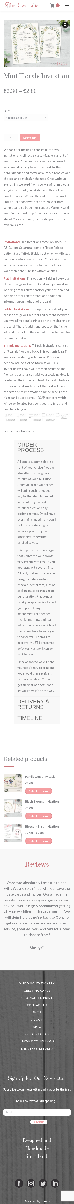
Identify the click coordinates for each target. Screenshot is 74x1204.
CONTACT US (37, 1005)
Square (45, 1201)
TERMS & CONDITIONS (37, 1041)
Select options (38, 791)
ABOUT (37, 1019)
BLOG (37, 1026)
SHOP (37, 1012)
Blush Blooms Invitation (42, 801)
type (7, 110)
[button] (65, 25)
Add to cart (29, 137)
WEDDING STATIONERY (36, 983)
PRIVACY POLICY (37, 1034)
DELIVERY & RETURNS (37, 1048)
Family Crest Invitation (41, 776)
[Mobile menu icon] (66, 5)
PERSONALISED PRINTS (37, 997)
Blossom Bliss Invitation (42, 826)
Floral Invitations (23, 431)
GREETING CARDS (37, 990)
